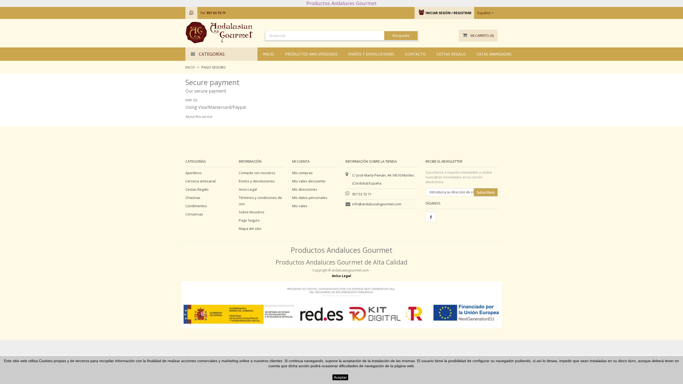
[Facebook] (431, 217)
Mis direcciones (304, 189)
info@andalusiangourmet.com (376, 204)
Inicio (190, 67)
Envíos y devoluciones (257, 181)
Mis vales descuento (308, 181)
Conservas (194, 214)
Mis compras (302, 172)
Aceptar (340, 377)
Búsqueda (400, 35)
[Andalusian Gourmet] (221, 32)
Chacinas (192, 197)
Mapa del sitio (250, 228)
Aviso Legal (248, 189)
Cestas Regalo (197, 189)
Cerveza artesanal (200, 181)
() (482, 35)
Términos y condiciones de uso (260, 200)
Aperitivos (193, 172)
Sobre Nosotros (251, 212)
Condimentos (196, 205)
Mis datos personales (309, 197)
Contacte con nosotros (257, 172)
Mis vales (299, 205)
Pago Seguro (249, 220)
